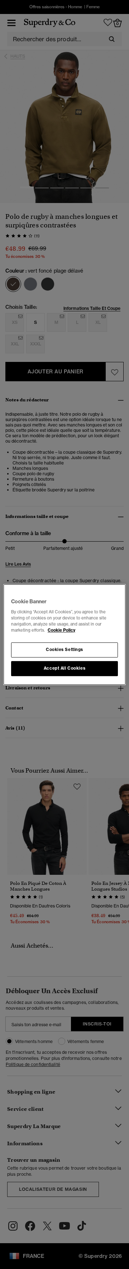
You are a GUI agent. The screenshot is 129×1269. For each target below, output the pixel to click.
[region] (64, 634)
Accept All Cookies (64, 668)
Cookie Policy (61, 630)
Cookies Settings (64, 649)
